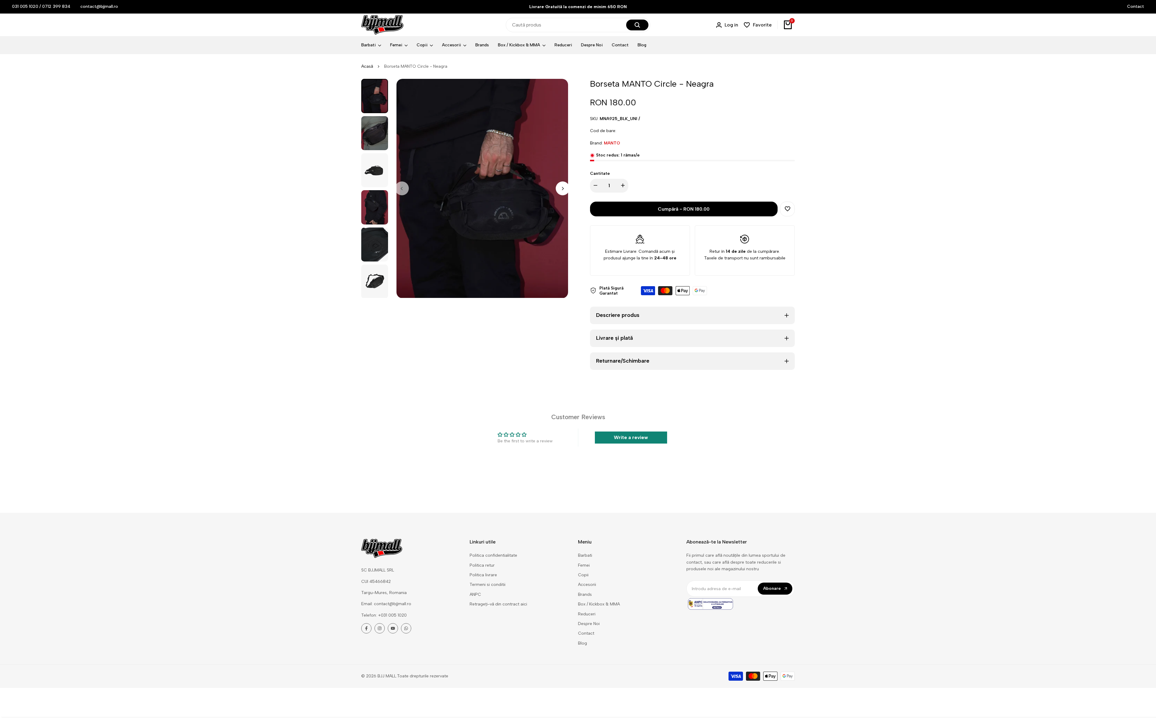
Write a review (631, 437)
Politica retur (482, 565)
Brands (585, 594)
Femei (584, 565)
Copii (583, 574)
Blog (582, 643)
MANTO (612, 143)
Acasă (367, 66)
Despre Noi (589, 623)
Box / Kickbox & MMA (599, 604)
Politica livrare (483, 574)
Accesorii (587, 584)
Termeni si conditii (487, 584)
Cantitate (600, 173)
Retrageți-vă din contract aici (498, 604)
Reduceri (586, 614)
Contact (1135, 6)
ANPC (475, 594)
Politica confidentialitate (493, 555)
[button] (787, 209)
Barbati (585, 555)
